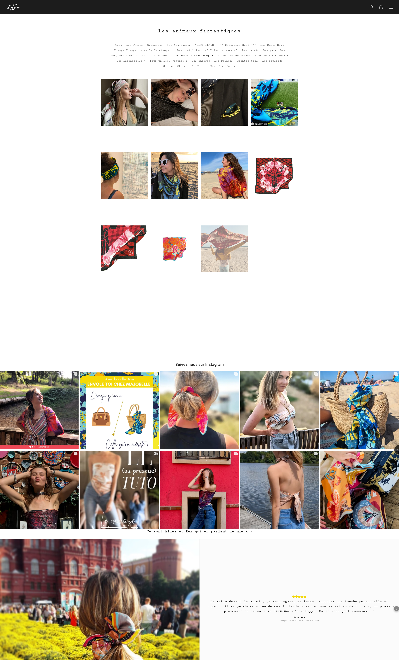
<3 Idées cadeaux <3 (221, 50)
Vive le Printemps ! (157, 50)
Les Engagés (201, 60)
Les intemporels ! (131, 60)
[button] (2, 608)
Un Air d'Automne (155, 55)
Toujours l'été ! (124, 55)
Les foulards (272, 60)
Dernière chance (223, 66)
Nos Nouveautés (179, 44)
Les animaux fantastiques (194, 55)
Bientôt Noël (247, 60)
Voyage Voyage (125, 50)
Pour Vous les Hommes (272, 55)
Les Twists (134, 44)
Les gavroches (274, 50)
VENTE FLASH (204, 44)
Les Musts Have (272, 44)
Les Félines (223, 60)
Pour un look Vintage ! (168, 60)
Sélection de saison (234, 55)
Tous (118, 44)
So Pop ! (199, 66)
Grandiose (155, 44)
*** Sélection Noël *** (237, 44)
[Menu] (391, 7)
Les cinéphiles (189, 50)
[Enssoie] (13, 7)
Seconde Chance (175, 66)
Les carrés (250, 50)
